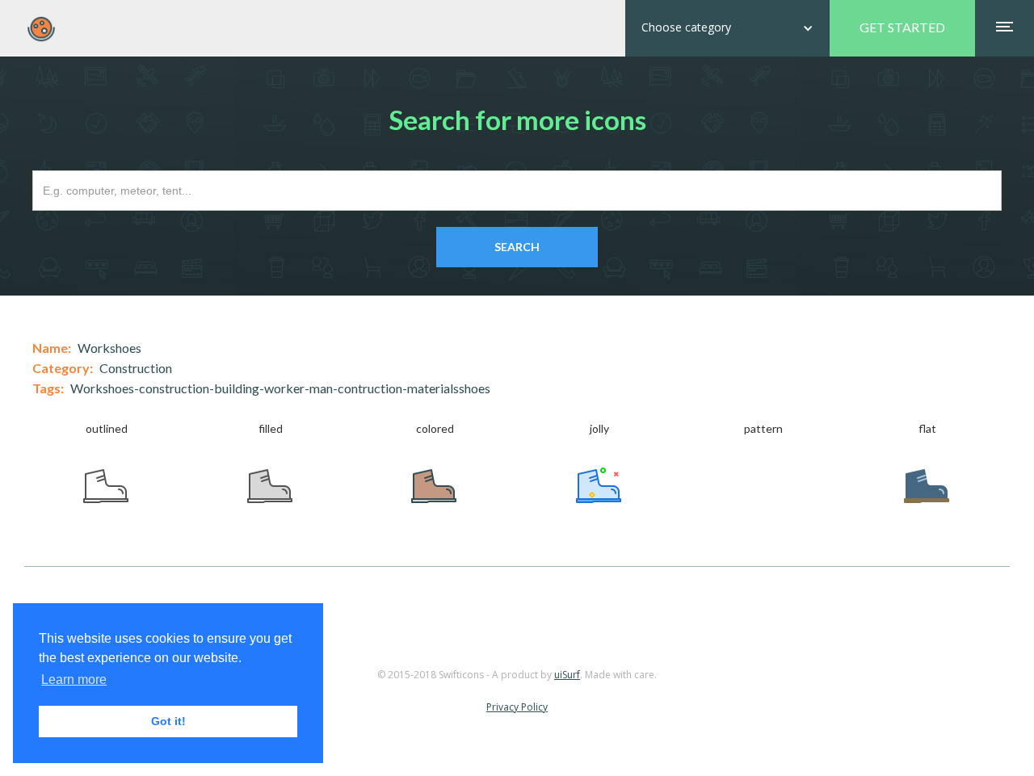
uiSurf (567, 675)
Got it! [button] (168, 721)
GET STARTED (902, 27)
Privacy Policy (517, 707)
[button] (727, 28)
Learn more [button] (74, 679)
